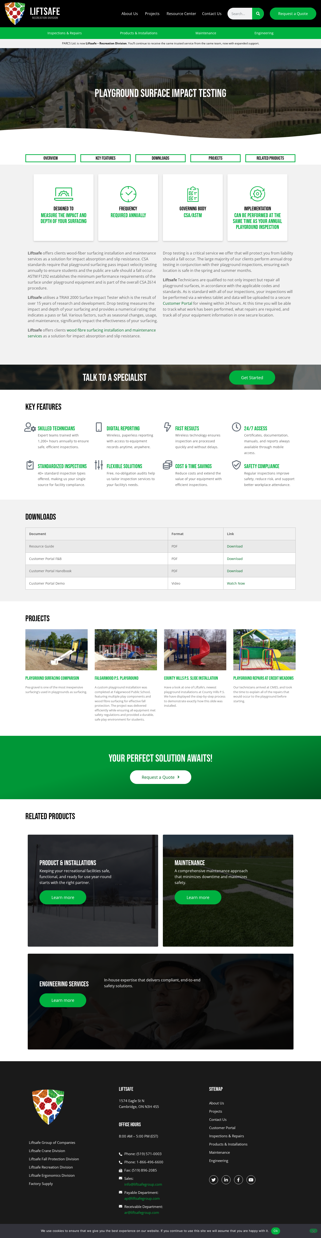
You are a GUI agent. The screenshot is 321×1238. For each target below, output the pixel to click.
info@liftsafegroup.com (143, 1184)
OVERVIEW (50, 158)
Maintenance (206, 33)
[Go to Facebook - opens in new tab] (238, 1179)
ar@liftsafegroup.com (141, 1212)
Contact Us (212, 13)
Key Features (105, 158)
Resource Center (181, 13)
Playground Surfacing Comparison (52, 678)
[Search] (258, 13)
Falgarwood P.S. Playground (116, 678)
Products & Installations (138, 33)
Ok (276, 1231)
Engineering (264, 33)
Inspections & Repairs (64, 33)
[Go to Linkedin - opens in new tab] (226, 1179)
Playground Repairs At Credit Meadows (263, 678)
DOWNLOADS (160, 158)
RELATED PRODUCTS (270, 158)
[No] (313, 1231)
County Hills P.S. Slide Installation (191, 678)
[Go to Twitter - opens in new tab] (213, 1179)
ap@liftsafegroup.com (142, 1198)
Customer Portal (177, 303)
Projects (152, 13)
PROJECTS (215, 158)
